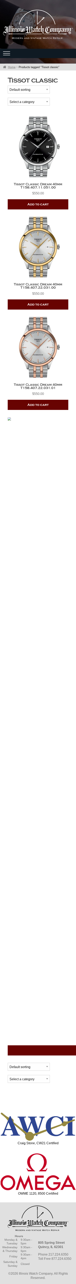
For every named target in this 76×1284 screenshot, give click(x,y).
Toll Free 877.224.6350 (54, 1258)
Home (12, 67)
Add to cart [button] (38, 204)
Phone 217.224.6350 (53, 1254)
